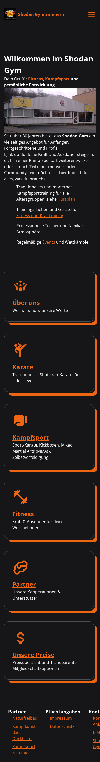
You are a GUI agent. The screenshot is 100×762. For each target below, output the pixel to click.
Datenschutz (62, 726)
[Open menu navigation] (92, 15)
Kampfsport (57, 79)
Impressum (61, 718)
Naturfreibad (24, 718)
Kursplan (66, 199)
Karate (22, 367)
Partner (24, 584)
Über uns (26, 302)
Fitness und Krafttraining (40, 215)
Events (48, 242)
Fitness (35, 79)
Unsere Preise (33, 654)
